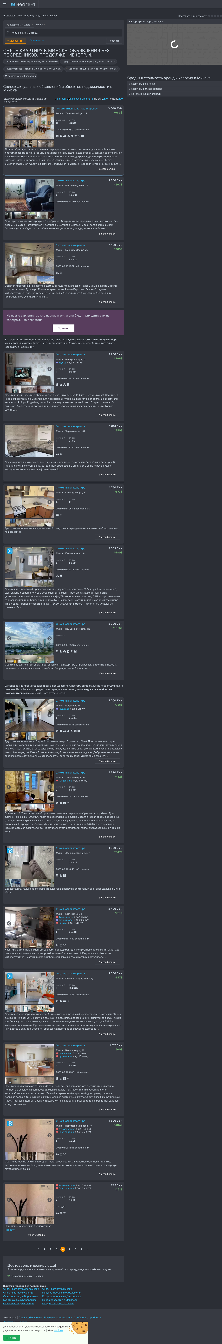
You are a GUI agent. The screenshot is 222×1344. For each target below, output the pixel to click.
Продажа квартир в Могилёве (60, 1299)
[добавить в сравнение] (43, 111)
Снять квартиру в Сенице (18, 1292)
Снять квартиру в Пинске (57, 1288)
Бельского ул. (72, 1050)
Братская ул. (72, 914)
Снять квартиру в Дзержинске (21, 1288)
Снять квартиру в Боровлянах (20, 1296)
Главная (10, 15)
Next (49, 123)
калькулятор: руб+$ (82, 98)
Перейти (10, 1229)
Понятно (64, 328)
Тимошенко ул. (73, 777)
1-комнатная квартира (70, 245)
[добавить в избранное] (49, 111)
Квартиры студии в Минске (93, 69)
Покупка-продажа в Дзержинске (61, 1296)
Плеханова (71, 185)
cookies (58, 1330)
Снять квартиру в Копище (18, 1303)
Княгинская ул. (73, 553)
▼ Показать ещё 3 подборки (20, 76)
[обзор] (10, 551)
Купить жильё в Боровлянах (19, 1299)
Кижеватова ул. (73, 978)
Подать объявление (30, 1317)
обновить (62, 98)
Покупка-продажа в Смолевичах (61, 1292)
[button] (15, 41)
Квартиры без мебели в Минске (34, 69)
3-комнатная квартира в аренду (77, 108)
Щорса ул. (70, 705)
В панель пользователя (58, 1317)
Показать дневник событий (26, 1276)
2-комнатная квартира (70, 548)
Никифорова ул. (73, 359)
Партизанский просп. (76, 1126)
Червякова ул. (73, 431)
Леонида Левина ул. (76, 853)
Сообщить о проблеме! (88, 1317)
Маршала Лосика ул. (76, 250)
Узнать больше (107, 168)
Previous (9, 123)
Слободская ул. (73, 492)
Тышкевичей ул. (74, 113)
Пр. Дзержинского (75, 629)
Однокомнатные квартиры (32, 61)
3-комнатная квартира (70, 180)
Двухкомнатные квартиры (89, 61)
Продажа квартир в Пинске (58, 1303)
